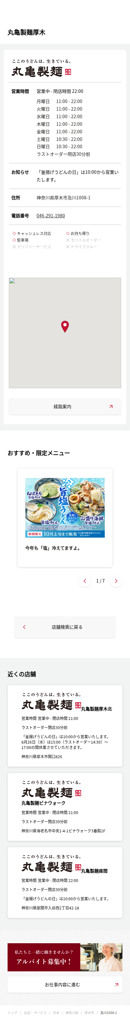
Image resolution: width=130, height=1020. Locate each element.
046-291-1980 (51, 215)
